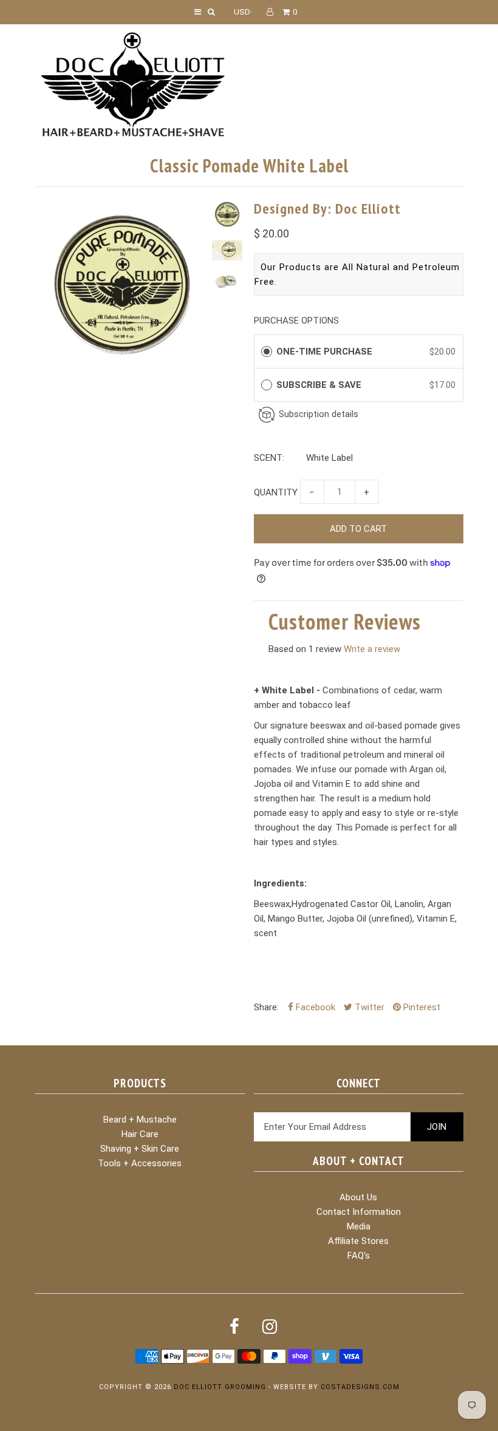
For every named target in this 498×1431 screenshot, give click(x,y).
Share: (266, 1007)
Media (358, 1226)
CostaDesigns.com (360, 1387)
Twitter (368, 1007)
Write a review (372, 649)
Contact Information (358, 1211)
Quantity (276, 492)
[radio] (266, 351)
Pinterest (420, 1007)
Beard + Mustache (140, 1119)
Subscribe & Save (321, 384)
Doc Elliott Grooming (220, 1387)
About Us (358, 1197)
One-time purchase (324, 351)
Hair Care (140, 1134)
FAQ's (358, 1255)
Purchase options (296, 320)
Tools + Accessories (140, 1163)
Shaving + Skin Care (139, 1148)
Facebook (314, 1007)
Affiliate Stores (358, 1241)
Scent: (269, 457)
